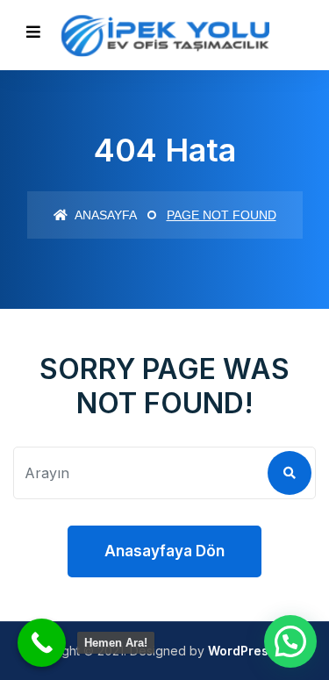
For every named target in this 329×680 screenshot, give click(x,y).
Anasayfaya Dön (164, 551)
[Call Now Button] (42, 643)
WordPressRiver (257, 650)
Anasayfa (104, 215)
